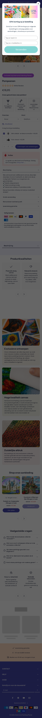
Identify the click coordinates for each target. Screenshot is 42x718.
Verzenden (21, 49)
